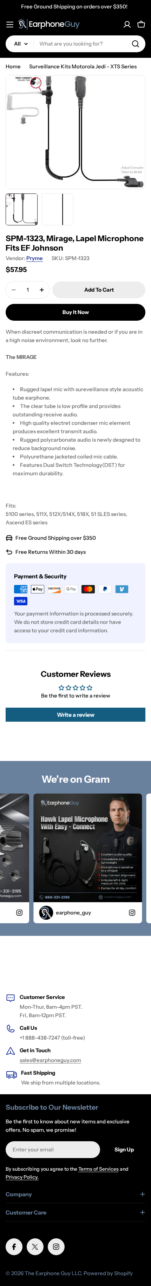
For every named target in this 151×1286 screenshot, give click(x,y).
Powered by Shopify (108, 1273)
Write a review (75, 714)
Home (13, 66)
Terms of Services (98, 1169)
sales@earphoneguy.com (50, 1060)
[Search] (135, 44)
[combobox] (75, 43)
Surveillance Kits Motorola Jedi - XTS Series (83, 66)
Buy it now (76, 312)
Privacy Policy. (22, 1177)
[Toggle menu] (10, 24)
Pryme (34, 258)
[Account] (127, 24)
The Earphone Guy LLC (53, 1273)
